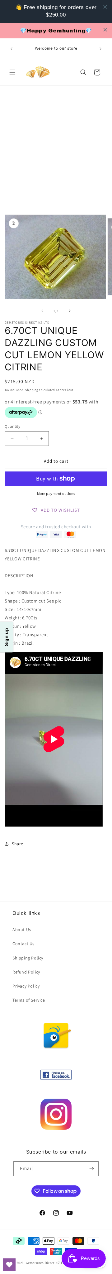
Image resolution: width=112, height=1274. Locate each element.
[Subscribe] (91, 1168)
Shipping (31, 390)
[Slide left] (42, 311)
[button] (12, 72)
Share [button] (17, 844)
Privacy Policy (26, 986)
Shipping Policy (27, 958)
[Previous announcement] (11, 49)
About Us (21, 929)
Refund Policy (26, 972)
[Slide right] (70, 311)
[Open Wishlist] (9, 1264)
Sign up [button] (6, 637)
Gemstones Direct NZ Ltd (46, 1263)
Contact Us (23, 943)
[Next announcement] (100, 49)
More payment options (56, 493)
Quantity (12, 426)
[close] (105, 6)
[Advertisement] (56, 145)
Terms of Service (28, 1000)
